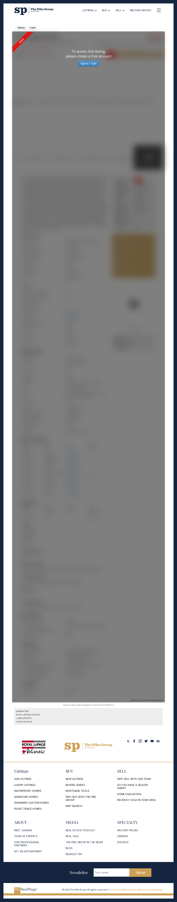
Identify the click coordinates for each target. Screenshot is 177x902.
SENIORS (122, 836)
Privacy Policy (116, 889)
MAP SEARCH (74, 806)
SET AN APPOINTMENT (28, 851)
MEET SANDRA (23, 830)
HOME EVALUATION (129, 794)
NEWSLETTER (74, 854)
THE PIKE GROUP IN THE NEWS (84, 842)
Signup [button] (21, 27)
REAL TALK (72, 836)
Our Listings (22, 779)
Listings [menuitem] (88, 10)
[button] (128, 741)
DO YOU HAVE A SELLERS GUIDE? (132, 786)
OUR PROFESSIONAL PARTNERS (26, 844)
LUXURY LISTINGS (24, 785)
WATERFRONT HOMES (27, 791)
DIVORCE (123, 842)
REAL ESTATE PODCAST (80, 830)
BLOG (69, 848)
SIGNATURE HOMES (26, 797)
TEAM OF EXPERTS (25, 836)
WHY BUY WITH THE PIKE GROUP (81, 798)
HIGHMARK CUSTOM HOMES (31, 803)
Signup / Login (88, 63)
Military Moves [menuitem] (140, 10)
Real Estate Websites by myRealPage (143, 889)
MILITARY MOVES (127, 830)
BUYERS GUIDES (75, 785)
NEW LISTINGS (74, 779)
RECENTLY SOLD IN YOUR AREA (136, 800)
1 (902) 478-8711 (24, 718)
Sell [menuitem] (119, 10)
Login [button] (33, 27)
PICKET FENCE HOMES (28, 809)
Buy (104, 10)
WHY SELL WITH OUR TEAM (134, 779)
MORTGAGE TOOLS (78, 791)
